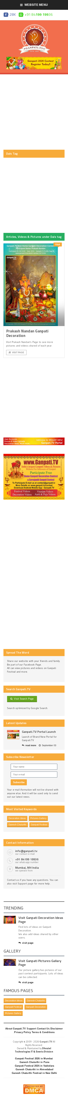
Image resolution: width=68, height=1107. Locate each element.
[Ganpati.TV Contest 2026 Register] (34, 58)
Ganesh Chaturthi (17, 824)
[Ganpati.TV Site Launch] (13, 734)
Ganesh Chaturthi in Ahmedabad (34, 1069)
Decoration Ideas (17, 818)
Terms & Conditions (43, 1032)
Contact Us (43, 1028)
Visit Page (18, 352)
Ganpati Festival (39, 824)
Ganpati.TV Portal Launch (39, 731)
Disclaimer (56, 1028)
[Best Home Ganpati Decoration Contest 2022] (34, 455)
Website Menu (36, 4)
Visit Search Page (23, 698)
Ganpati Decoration (36, 1007)
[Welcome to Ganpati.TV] (34, 438)
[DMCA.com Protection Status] (34, 1085)
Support (31, 1028)
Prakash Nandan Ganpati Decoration (27, 333)
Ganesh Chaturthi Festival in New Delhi (34, 1073)
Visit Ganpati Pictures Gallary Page (39, 962)
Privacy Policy (22, 1032)
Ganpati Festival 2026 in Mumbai (34, 1058)
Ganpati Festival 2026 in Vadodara (34, 1065)
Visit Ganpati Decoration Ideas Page (40, 919)
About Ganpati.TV (15, 1028)
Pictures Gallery (38, 818)
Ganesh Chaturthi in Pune (35, 1062)
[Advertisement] (34, 112)
